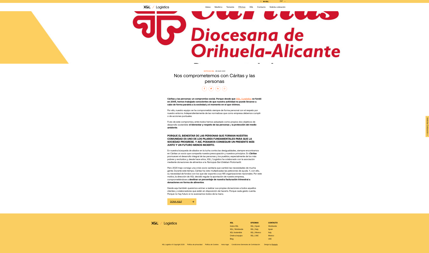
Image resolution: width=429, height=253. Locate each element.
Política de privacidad (194, 245)
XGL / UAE (254, 236)
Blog (231, 239)
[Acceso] (266, 1)
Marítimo (218, 7)
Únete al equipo (236, 236)
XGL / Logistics (244, 99)
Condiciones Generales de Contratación (246, 245)
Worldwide (272, 226)
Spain (270, 229)
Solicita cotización (277, 7)
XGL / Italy (254, 229)
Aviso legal (225, 245)
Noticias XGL (209, 71)
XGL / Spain (255, 226)
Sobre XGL (234, 226)
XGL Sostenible (236, 233)
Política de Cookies (212, 245)
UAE (270, 239)
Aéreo (208, 7)
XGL (231, 223)
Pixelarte (275, 245)
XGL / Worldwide (236, 229)
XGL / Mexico (255, 233)
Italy (269, 233)
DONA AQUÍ (176, 202)
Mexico (271, 236)
